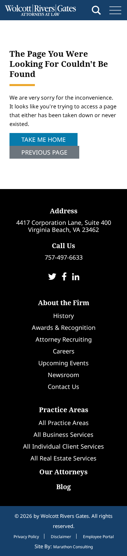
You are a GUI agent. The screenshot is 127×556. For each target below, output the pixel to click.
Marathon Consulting (73, 547)
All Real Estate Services (63, 458)
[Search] (96, 10)
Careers (64, 351)
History (63, 316)
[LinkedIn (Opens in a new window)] (75, 277)
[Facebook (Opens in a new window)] (64, 277)
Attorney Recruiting (64, 339)
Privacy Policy (26, 536)
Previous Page (44, 152)
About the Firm (63, 302)
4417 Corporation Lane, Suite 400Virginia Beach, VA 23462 (63, 226)
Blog (63, 486)
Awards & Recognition (64, 327)
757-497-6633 (64, 257)
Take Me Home (43, 139)
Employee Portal (98, 536)
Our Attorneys (63, 471)
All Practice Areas (64, 423)
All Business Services (63, 434)
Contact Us (63, 386)
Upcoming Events (63, 363)
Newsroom (63, 375)
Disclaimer (61, 536)
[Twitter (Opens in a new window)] (52, 277)
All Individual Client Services (63, 446)
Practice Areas (63, 409)
